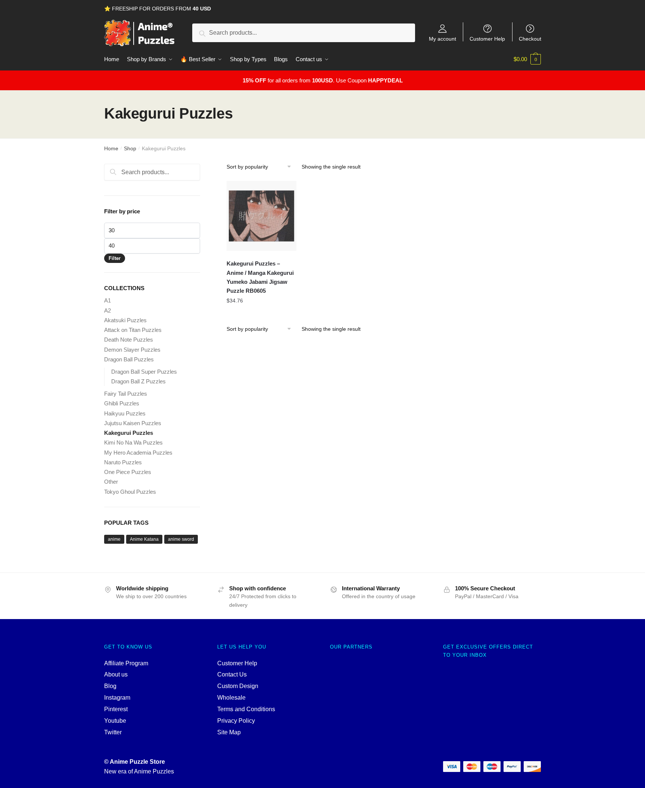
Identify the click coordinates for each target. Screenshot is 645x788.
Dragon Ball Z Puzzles (138, 381)
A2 (107, 310)
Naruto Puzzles (123, 462)
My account (442, 38)
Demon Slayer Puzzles (132, 349)
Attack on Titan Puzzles (133, 330)
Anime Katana (144, 539)
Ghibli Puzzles (121, 403)
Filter (115, 258)
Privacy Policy (236, 721)
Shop (130, 148)
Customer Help (487, 38)
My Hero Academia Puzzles (138, 452)
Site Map (229, 732)
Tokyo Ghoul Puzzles (130, 492)
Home (111, 148)
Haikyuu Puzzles (125, 413)
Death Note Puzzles (128, 339)
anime (114, 539)
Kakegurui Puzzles (128, 433)
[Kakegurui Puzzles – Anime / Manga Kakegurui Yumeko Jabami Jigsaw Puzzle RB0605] (262, 216)
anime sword (181, 539)
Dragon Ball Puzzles (129, 359)
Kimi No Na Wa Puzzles (133, 442)
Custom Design (237, 686)
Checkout (530, 38)
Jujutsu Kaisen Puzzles (132, 423)
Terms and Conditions (246, 709)
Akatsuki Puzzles (125, 320)
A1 (107, 300)
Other (111, 481)
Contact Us (232, 674)
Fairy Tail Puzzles (125, 393)
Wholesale (231, 697)
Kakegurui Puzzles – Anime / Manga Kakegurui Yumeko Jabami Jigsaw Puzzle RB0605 (260, 277)
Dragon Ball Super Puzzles (144, 371)
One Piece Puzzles (127, 472)
